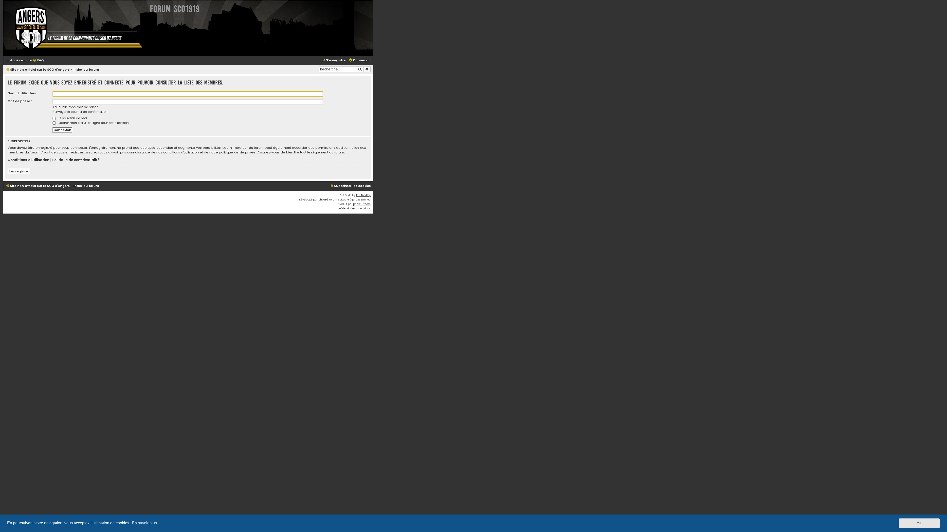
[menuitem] (38, 60)
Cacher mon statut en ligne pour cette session (92, 123)
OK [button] (919, 523)
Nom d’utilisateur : (23, 93)
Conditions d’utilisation (28, 160)
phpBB (322, 199)
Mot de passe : (20, 101)
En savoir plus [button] (144, 523)
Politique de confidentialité (75, 160)
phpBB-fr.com (362, 204)
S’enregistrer (19, 171)
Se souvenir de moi (71, 118)
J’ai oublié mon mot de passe (75, 107)
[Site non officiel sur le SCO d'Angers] (74, 28)
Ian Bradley (363, 195)
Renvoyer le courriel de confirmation (80, 112)
